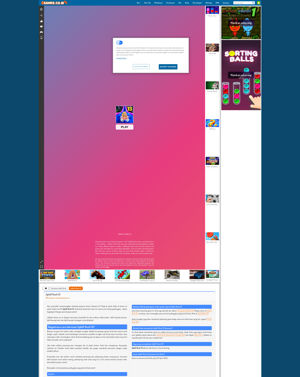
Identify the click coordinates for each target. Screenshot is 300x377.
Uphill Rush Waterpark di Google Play (171, 335)
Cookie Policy (121, 58)
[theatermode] (41, 262)
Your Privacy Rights (141, 66)
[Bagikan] (41, 15)
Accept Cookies (168, 67)
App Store (198, 335)
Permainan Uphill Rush (58, 288)
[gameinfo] (41, 32)
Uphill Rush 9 (203, 313)
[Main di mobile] (41, 38)
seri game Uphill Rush (185, 311)
